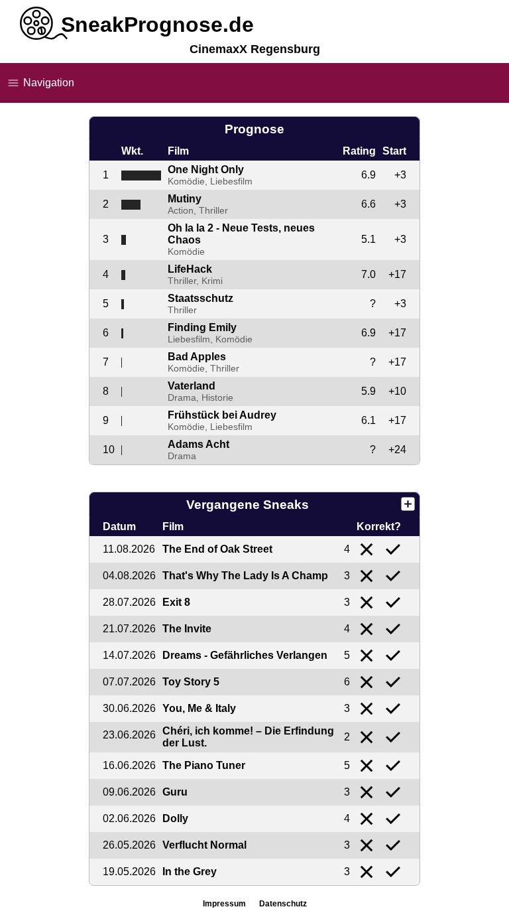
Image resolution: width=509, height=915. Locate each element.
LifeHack (190, 269)
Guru (175, 792)
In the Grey (189, 871)
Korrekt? (379, 526)
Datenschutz (283, 903)
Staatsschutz (200, 298)
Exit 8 (176, 602)
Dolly (175, 818)
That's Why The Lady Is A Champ (245, 575)
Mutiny (184, 198)
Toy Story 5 (190, 681)
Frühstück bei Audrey (222, 415)
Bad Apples (197, 356)
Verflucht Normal (204, 845)
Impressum (224, 903)
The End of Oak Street (217, 549)
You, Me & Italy (199, 708)
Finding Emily (202, 327)
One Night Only (206, 169)
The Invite (186, 628)
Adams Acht (198, 444)
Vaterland (191, 385)
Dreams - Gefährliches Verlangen (244, 655)
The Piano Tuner (203, 765)
